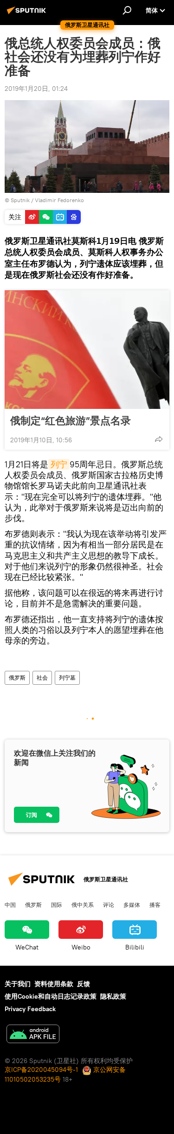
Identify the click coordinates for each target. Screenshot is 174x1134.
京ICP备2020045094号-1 (41, 1069)
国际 (56, 904)
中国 (10, 904)
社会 (42, 677)
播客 (155, 904)
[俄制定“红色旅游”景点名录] (87, 349)
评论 (108, 904)
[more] (158, 439)
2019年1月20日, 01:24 (36, 88)
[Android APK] (32, 1035)
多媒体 (131, 904)
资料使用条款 (53, 984)
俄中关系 (82, 904)
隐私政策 (113, 996)
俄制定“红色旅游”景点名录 (70, 420)
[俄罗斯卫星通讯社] (28, 14)
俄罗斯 (17, 677)
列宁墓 (67, 677)
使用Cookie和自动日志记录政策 (51, 996)
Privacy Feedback (30, 1009)
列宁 (59, 464)
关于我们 (18, 984)
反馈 (83, 984)
